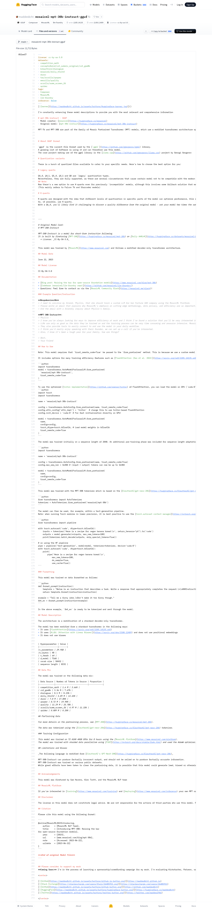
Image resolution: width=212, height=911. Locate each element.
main (23, 41)
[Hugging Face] (111, 906)
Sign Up (190, 4)
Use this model (185, 31)
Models (96, 4)
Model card (26, 31)
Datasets (110, 4)
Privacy (62, 906)
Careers (94, 906)
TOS (47, 906)
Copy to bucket (162, 31)
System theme (26, 906)
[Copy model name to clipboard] (89, 17)
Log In (180, 4)
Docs (155, 4)
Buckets (140, 4)
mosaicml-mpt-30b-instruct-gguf (61, 16)
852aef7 (22, 54)
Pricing (163, 4)
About (78, 906)
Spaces (124, 4)
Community (77, 31)
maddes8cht (26, 16)
